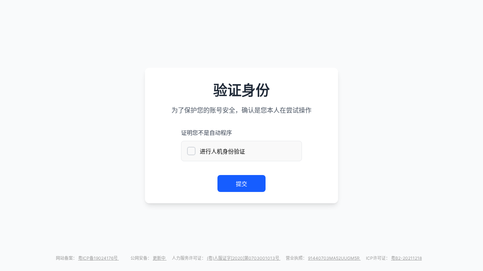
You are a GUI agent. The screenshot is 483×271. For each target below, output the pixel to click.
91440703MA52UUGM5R (334, 258)
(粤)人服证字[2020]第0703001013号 (243, 258)
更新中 (160, 258)
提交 (241, 183)
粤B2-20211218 (406, 258)
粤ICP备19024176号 (98, 258)
